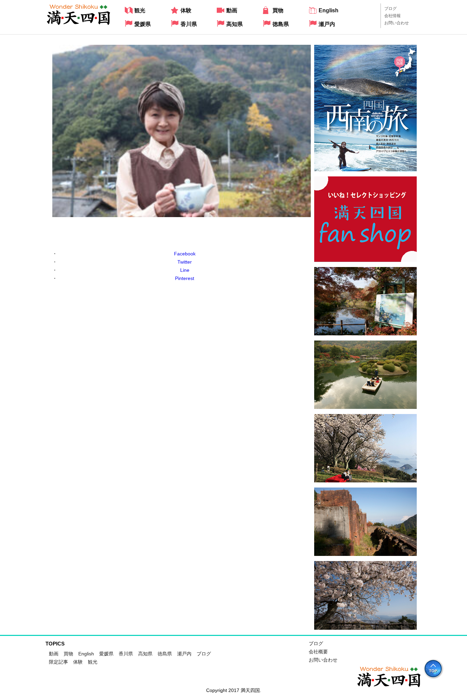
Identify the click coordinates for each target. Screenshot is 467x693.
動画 (53, 653)
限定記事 (58, 662)
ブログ (390, 8)
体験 (78, 662)
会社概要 (318, 651)
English (86, 653)
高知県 (145, 653)
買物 (68, 653)
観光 (92, 662)
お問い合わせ (396, 23)
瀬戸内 (184, 653)
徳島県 (165, 653)
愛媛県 (106, 653)
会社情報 (392, 15)
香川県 (126, 653)
